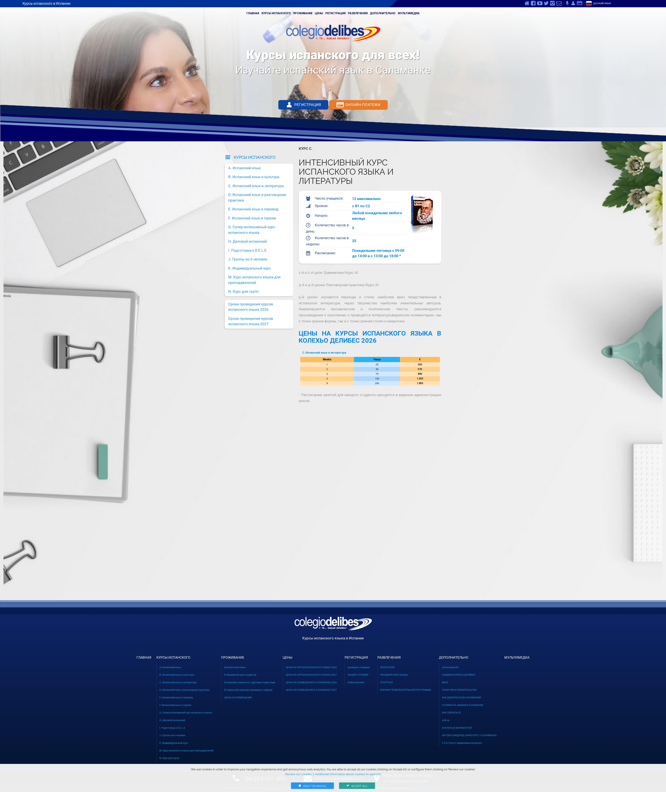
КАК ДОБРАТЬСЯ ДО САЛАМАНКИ (461, 697)
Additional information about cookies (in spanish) (348, 774)
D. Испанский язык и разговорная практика (257, 197)
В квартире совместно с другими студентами (249, 682)
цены (319, 13)
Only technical (312, 786)
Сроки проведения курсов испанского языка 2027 (250, 321)
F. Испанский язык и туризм (252, 218)
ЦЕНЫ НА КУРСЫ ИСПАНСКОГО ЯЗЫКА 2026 (311, 667)
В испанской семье (235, 667)
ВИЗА (445, 682)
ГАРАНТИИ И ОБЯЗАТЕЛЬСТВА (459, 689)
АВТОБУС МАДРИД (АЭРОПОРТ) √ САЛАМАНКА (469, 735)
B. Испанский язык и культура (253, 177)
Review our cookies (298, 774)
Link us (446, 720)
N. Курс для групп (243, 291)
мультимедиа (409, 13)
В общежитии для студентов (240, 674)
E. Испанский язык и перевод (253, 209)
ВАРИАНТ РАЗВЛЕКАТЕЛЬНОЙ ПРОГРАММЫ (405, 689)
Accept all (357, 786)
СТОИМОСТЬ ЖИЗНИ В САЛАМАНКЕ (462, 705)
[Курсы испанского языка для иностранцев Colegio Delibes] (333, 34)
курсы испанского (276, 13)
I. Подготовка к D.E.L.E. (247, 250)
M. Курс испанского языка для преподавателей (254, 280)
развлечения (358, 13)
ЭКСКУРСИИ (387, 667)
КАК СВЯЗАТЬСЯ (451, 712)
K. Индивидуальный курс (249, 268)
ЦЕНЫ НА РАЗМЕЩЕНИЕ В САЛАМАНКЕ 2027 (311, 689)
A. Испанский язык (244, 168)
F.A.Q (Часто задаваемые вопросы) (462, 743)
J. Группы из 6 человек (247, 259)
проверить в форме (359, 667)
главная (252, 13)
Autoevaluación (450, 667)
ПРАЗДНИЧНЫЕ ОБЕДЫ (394, 674)
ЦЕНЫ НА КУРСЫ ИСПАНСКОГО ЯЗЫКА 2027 (311, 674)
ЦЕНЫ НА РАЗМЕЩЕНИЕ (238, 697)
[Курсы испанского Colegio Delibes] (333, 629)
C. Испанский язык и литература (324, 352)
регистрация (335, 13)
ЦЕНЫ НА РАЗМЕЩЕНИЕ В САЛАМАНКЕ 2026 (311, 682)
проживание (303, 13)
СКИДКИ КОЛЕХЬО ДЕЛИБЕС (459, 674)
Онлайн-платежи (358, 104)
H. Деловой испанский (247, 241)
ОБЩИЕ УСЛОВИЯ (358, 674)
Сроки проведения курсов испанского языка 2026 (250, 307)
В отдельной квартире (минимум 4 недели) (248, 689)
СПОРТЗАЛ (386, 682)
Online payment (356, 682)
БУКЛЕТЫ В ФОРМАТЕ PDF (457, 727)
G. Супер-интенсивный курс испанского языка (251, 230)
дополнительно (382, 13)
